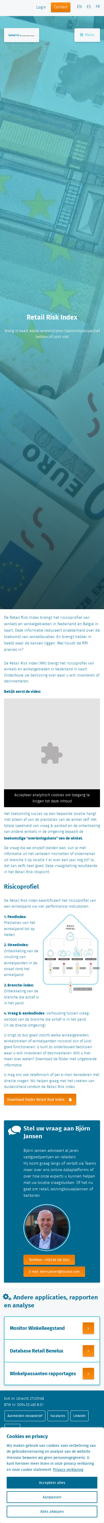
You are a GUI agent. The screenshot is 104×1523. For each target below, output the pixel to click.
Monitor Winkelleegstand (37, 1328)
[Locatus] (22, 35)
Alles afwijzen (52, 1511)
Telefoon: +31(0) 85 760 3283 (49, 1259)
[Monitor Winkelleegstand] (88, 1328)
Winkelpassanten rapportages (43, 1373)
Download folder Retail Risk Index (36, 1099)
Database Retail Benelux (36, 1350)
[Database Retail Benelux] (88, 1351)
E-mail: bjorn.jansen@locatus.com (54, 1271)
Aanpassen (52, 1497)
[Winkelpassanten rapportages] (88, 1373)
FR (98, 7)
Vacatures (57, 1415)
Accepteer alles (52, 1482)
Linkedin (79, 1415)
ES (89, 7)
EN (79, 7)
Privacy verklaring (68, 1469)
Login (41, 7)
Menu (89, 35)
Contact (60, 7)
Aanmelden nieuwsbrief (24, 1415)
